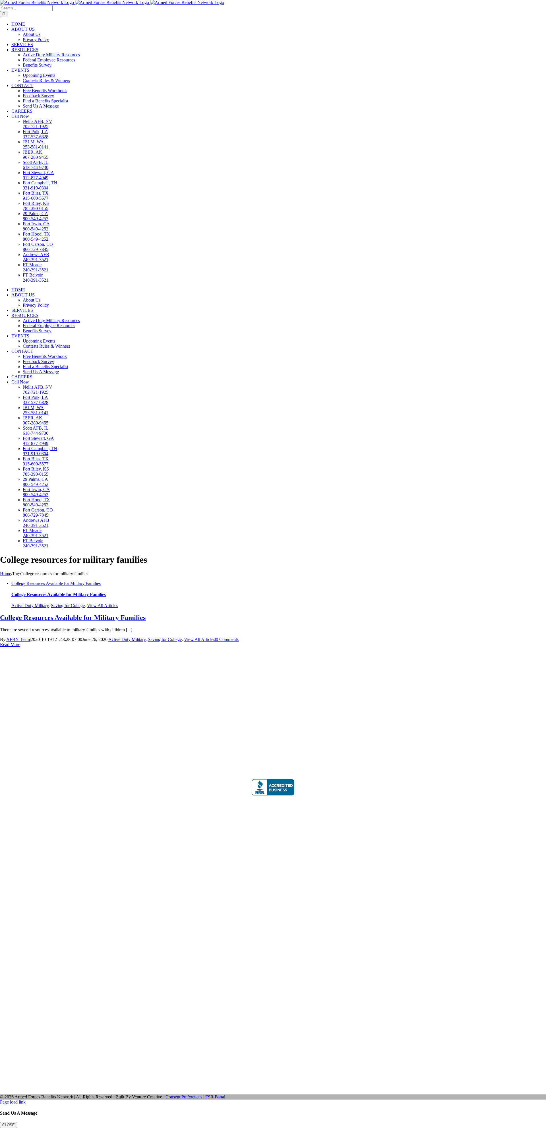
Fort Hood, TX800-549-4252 (36, 237)
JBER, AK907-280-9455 (35, 155)
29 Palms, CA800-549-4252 (35, 216)
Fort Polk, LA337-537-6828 (35, 134)
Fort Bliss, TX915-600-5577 (36, 196)
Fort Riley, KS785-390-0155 (36, 206)
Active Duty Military (30, 605)
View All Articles (102, 605)
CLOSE (8, 1125)
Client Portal (273, 899)
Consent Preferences (184, 1096)
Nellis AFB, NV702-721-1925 (37, 124)
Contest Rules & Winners (25, 678)
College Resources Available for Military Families (56, 583)
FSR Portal (215, 1096)
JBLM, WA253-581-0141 (35, 144)
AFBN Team (18, 639)
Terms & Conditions (21, 702)
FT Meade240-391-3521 (35, 267)
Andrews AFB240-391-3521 (36, 257)
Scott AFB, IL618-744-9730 (35, 165)
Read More (10, 644)
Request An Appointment (25, 683)
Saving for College (68, 605)
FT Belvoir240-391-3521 (35, 277)
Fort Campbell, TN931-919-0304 (40, 185)
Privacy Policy (16, 692)
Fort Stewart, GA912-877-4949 (38, 175)
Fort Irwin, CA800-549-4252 (36, 226)
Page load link (13, 1102)
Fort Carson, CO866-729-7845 (38, 247)
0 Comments (227, 639)
